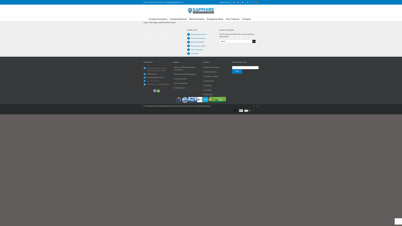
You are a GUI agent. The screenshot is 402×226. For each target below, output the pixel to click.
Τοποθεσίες (208, 85)
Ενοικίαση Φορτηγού (198, 38)
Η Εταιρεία (194, 53)
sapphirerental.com (153, 106)
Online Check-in (179, 88)
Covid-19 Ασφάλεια (181, 83)
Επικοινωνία (208, 94)
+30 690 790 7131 (156, 2)
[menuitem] (225, 2)
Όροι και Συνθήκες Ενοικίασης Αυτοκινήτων (184, 68)
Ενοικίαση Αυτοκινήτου (199, 34)
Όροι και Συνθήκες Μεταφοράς (185, 74)
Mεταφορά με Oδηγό (198, 46)
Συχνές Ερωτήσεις (180, 79)
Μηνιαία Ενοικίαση (197, 42)
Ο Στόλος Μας (209, 81)
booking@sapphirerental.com (173, 2)
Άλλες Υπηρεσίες (197, 50)
